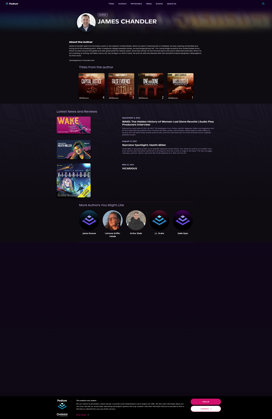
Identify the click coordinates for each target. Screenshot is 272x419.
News (149, 4)
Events (159, 4)
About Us (171, 4)
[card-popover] (92, 86)
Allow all (206, 402)
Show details (81, 415)
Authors (122, 4)
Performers (136, 4)
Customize (205, 409)
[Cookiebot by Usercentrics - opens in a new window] (62, 414)
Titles (111, 4)
